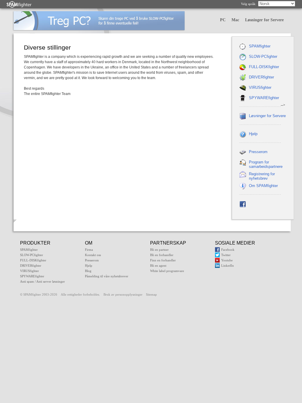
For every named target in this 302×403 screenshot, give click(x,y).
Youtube (227, 260)
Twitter (226, 255)
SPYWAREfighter (264, 98)
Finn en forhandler (163, 260)
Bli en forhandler (161, 255)
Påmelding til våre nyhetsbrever (106, 276)
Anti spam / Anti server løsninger (42, 281)
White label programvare (167, 271)
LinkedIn (227, 265)
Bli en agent (158, 265)
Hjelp (253, 134)
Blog (88, 271)
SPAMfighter (259, 46)
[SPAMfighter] (19, 4)
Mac (235, 20)
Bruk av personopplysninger (123, 294)
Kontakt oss (93, 255)
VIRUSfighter (260, 87)
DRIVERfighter (261, 77)
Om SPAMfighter (263, 186)
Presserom (258, 152)
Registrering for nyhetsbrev (262, 176)
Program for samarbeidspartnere (266, 164)
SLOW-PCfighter (263, 56)
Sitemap (151, 294)
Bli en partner (159, 249)
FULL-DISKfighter (264, 67)
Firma (89, 249)
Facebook (227, 249)
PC (223, 20)
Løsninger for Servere (264, 20)
